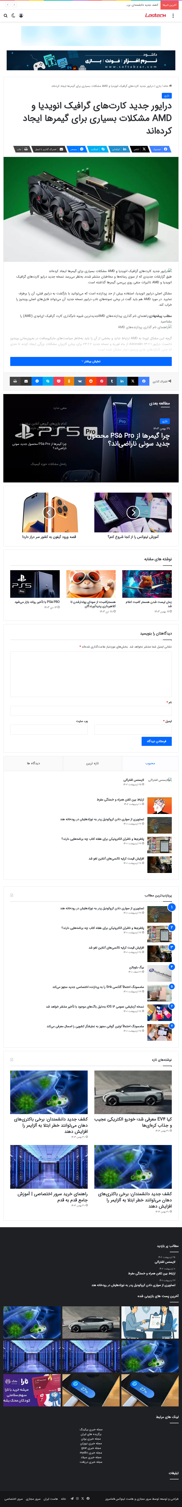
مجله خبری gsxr (91, 1448)
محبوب (150, 763)
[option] (91, 438)
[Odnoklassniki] (69, 381)
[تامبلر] (112, 381)
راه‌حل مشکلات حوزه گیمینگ (131, 436)
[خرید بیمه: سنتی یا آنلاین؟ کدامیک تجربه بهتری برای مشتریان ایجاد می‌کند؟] (150, 1322)
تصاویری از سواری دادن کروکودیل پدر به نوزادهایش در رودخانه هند (102, 819)
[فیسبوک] (143, 381)
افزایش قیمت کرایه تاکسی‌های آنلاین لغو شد (116, 858)
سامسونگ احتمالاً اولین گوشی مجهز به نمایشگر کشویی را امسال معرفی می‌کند (95, 1026)
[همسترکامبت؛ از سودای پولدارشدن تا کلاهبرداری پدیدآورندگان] (91, 584)
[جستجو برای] (5, 17)
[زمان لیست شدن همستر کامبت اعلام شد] (147, 584)
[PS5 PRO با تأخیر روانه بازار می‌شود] (35, 584)
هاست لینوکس (124, 1499)
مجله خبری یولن (91, 1439)
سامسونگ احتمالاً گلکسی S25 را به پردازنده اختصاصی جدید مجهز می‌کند (98, 987)
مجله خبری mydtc (91, 1452)
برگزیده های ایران (91, 1434)
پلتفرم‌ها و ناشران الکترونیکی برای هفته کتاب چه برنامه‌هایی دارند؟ (102, 838)
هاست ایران (51, 1499)
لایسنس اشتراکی (133, 779)
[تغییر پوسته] (13, 17)
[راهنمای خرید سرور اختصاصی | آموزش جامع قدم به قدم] (49, 1167)
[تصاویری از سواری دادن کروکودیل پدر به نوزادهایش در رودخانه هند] (159, 825)
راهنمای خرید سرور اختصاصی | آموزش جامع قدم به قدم (53, 1197)
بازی (158, 86)
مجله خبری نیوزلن (91, 1443)
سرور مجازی (144, 1499)
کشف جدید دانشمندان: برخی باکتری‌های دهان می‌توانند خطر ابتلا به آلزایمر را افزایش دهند (104, 5)
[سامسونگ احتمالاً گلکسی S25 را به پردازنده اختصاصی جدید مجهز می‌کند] (159, 993)
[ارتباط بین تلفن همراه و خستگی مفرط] (159, 805)
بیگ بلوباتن (136, 967)
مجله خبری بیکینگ (91, 1429)
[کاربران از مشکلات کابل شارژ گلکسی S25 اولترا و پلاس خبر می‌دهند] (150, 1390)
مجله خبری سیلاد (91, 1457)
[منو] (173, 17)
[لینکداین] (122, 381)
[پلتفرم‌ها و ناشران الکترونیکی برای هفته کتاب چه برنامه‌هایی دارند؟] (159, 845)
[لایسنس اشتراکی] (159, 786)
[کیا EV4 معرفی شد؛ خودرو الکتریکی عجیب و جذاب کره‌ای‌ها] (133, 1092)
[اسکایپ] (48, 381)
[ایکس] (132, 381)
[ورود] (21, 17)
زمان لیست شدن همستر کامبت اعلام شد (149, 604)
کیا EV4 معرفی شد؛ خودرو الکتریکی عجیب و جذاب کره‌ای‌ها (133, 1122)
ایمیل (167, 721)
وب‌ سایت (82, 721)
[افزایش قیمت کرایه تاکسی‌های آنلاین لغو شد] (159, 864)
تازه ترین (92, 763)
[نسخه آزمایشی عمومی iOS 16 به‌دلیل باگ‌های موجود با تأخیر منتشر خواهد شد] (159, 1012)
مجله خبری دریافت (91, 1462)
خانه (166, 86)
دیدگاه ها (33, 763)
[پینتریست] (102, 381)
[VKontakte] (79, 381)
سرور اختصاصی (13, 1499)
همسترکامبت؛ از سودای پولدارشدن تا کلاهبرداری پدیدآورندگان (93, 604)
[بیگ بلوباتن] (159, 973)
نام (169, 702)
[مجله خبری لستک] (156, 16)
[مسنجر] (37, 381)
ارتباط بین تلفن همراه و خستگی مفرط (120, 799)
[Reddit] (91, 381)
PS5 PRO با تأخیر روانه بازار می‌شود (37, 602)
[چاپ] (15, 381)
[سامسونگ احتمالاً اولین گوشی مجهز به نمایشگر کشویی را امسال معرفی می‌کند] (159, 1032)
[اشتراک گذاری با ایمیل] (26, 381)
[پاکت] (58, 381)
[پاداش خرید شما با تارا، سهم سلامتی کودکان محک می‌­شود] (32, 1390)
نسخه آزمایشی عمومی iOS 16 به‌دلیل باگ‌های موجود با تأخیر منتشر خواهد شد (95, 1006)
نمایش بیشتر (92, 361)
